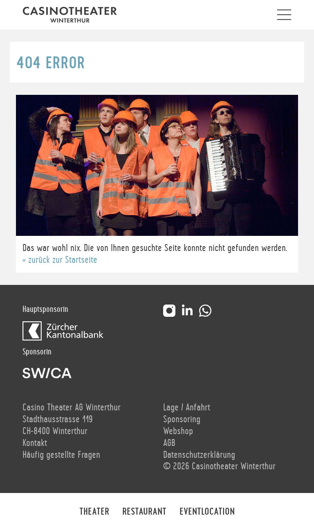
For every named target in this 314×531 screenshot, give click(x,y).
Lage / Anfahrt (186, 407)
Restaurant (144, 512)
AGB (169, 443)
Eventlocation (207, 512)
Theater (94, 512)
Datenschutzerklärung (199, 455)
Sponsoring (181, 419)
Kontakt (34, 443)
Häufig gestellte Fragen (61, 455)
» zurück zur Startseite (59, 260)
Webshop (178, 431)
